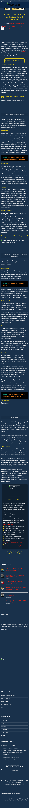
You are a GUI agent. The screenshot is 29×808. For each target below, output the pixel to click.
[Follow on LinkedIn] (13, 799)
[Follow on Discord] (26, 799)
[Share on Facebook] (10, 553)
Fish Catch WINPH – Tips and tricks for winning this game (16, 601)
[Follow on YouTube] (16, 799)
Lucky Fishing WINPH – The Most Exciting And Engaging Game (14, 569)
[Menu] (2, 5)
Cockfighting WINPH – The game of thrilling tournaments (15, 575)
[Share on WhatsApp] (8, 553)
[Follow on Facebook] (5, 799)
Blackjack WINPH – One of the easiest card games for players (16, 588)
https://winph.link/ (8, 524)
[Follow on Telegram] (21, 799)
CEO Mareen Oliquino (20, 23)
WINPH (24, 52)
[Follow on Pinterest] (10, 799)
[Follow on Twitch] (24, 799)
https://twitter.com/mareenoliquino (12, 546)
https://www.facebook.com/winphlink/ (13, 542)
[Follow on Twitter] (8, 799)
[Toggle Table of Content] (21, 60)
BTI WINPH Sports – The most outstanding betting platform (14, 582)
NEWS (14, 12)
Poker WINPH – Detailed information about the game (15, 594)
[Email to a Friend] (16, 553)
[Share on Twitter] (13, 553)
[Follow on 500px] (18, 799)
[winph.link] (14, 4)
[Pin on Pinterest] (18, 553)
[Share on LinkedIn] (21, 553)
